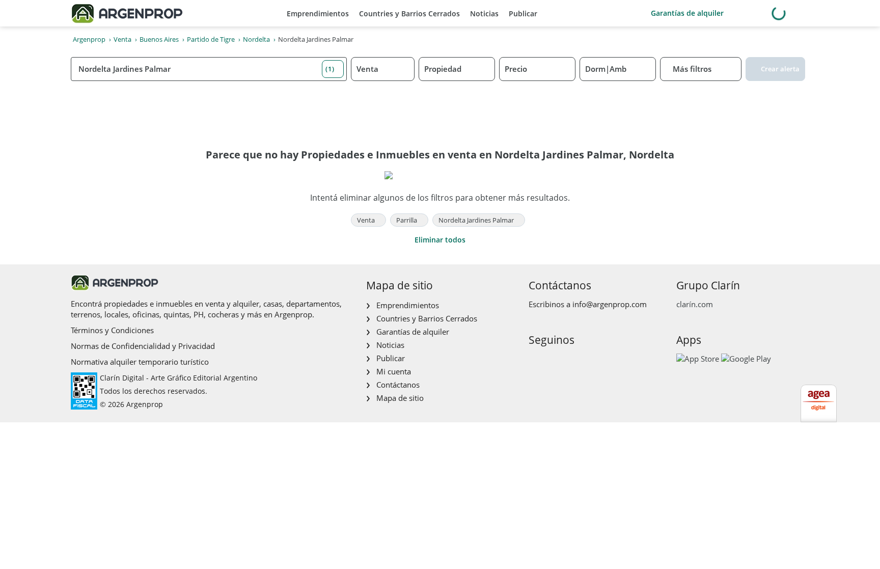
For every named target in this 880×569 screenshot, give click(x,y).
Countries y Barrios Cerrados (409, 13)
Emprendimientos (318, 13)
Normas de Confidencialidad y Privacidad (143, 346)
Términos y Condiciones (112, 330)
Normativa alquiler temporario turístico (140, 362)
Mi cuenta (393, 371)
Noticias (484, 13)
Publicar (523, 13)
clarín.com (694, 304)
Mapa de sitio (400, 398)
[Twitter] (584, 361)
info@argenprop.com (609, 304)
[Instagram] (552, 361)
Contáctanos (398, 385)
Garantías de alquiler (687, 13)
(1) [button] (330, 68)
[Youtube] (568, 361)
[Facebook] (535, 361)
